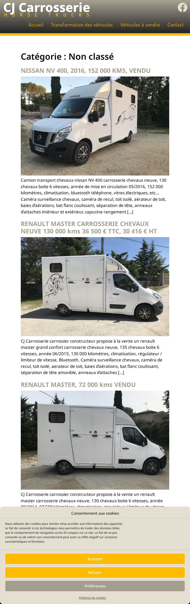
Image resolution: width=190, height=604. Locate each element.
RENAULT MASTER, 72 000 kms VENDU (78, 384)
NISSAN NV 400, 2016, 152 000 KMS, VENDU (86, 70)
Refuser (95, 572)
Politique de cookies (92, 598)
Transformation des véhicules (82, 24)
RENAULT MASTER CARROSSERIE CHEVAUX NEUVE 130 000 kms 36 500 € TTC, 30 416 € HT (89, 227)
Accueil (36, 24)
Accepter (95, 558)
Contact (175, 24)
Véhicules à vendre (140, 24)
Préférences (95, 585)
